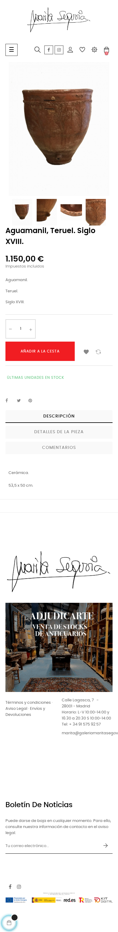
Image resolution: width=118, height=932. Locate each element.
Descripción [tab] (59, 416)
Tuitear (21, 401)
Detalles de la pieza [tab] (59, 432)
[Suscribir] (106, 846)
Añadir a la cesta (40, 351)
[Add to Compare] (98, 351)
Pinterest (33, 401)
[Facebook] (49, 50)
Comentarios (59, 448)
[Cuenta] (70, 50)
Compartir (10, 401)
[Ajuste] (94, 50)
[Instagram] (59, 50)
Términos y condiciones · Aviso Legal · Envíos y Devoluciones (29, 709)
